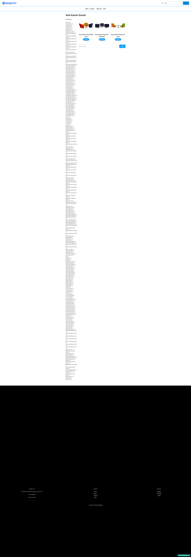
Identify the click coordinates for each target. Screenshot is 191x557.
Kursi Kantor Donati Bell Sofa (86, 35)
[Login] (162, 3)
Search (186, 3)
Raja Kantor (99, 505)
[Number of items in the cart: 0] (165, 3)
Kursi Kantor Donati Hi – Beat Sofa (102, 35)
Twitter (159, 495)
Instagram (159, 493)
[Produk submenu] (94, 8)
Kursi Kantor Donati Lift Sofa (118, 35)
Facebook (159, 491)
